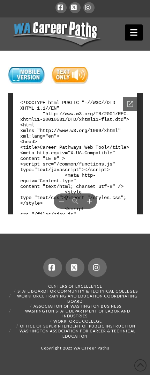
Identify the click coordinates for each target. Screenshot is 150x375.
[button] (134, 32)
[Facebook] (61, 7)
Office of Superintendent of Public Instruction (77, 326)
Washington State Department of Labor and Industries (77, 313)
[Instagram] (89, 7)
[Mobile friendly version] (26, 75)
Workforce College (77, 321)
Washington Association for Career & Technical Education (78, 333)
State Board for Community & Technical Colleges (77, 291)
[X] (75, 7)
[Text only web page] (70, 75)
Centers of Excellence (75, 286)
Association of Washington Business (77, 306)
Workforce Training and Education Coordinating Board (77, 298)
